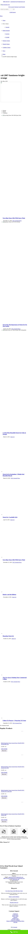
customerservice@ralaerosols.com (17, 1)
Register (23, 7)
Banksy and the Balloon (9, 594)
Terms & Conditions (15, 919)
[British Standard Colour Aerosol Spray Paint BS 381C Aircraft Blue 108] (14, 736)
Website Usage (15, 918)
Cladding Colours (6, 47)
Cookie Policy (15, 915)
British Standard (6, 30)
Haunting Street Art (8, 636)
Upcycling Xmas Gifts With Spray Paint (14, 218)
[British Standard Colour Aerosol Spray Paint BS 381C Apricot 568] (14, 807)
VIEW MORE (4, 748)
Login (20, 7)
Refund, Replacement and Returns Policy (15, 921)
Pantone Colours (6, 40)
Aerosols (7, 27)
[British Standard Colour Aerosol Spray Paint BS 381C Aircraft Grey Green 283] (14, 784)
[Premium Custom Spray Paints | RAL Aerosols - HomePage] (5, 4)
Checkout (16, 7)
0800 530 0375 (6, 1)
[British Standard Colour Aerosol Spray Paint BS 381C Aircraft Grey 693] (14, 760)
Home (4, 20)
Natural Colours (6, 44)
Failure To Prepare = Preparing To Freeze (14, 720)
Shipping (15, 917)
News (4, 50)
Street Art (12, 436)
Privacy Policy (15, 916)
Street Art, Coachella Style (10, 517)
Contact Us (15, 913)
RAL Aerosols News (17, 220)
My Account (11, 7)
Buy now (4, 750)
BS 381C (7, 34)
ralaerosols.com (15, 879)
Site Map (15, 922)
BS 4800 (7, 37)
